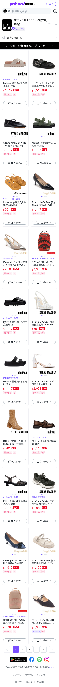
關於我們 (29, 674)
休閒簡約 (46, 45)
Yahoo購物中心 (22, 4)
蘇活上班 (38, 45)
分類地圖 (40, 681)
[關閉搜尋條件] (9, 11)
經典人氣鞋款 (14, 37)
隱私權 (29, 681)
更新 (51, 666)
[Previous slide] (4, 63)
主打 (4, 45)
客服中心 (17, 674)
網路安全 (19, 681)
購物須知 (41, 674)
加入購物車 (16, 103)
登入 (51, 4)
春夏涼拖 (54, 45)
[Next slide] (26, 63)
